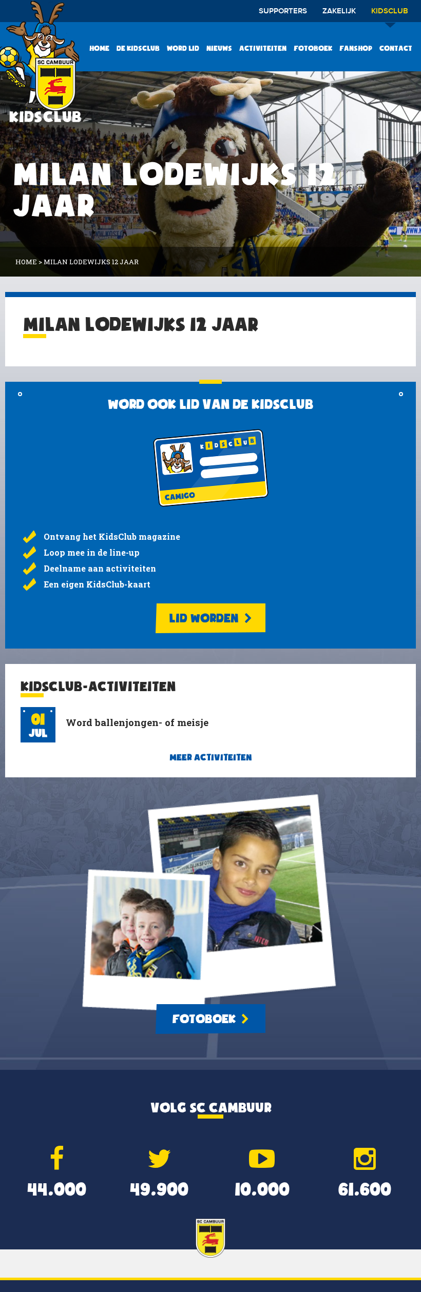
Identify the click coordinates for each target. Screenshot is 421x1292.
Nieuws (219, 48)
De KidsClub (138, 48)
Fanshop (355, 48)
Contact (395, 48)
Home (99, 48)
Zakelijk (339, 11)
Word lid (183, 48)
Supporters (283, 11)
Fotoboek (313, 48)
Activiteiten (262, 48)
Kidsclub (389, 11)
